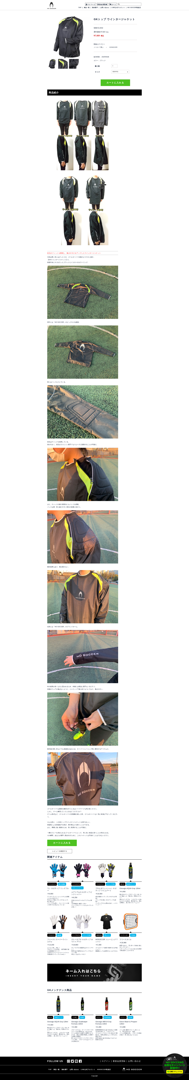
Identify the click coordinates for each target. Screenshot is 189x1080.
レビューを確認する (59, 851)
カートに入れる (62, 843)
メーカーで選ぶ (98, 47)
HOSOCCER (113, 47)
